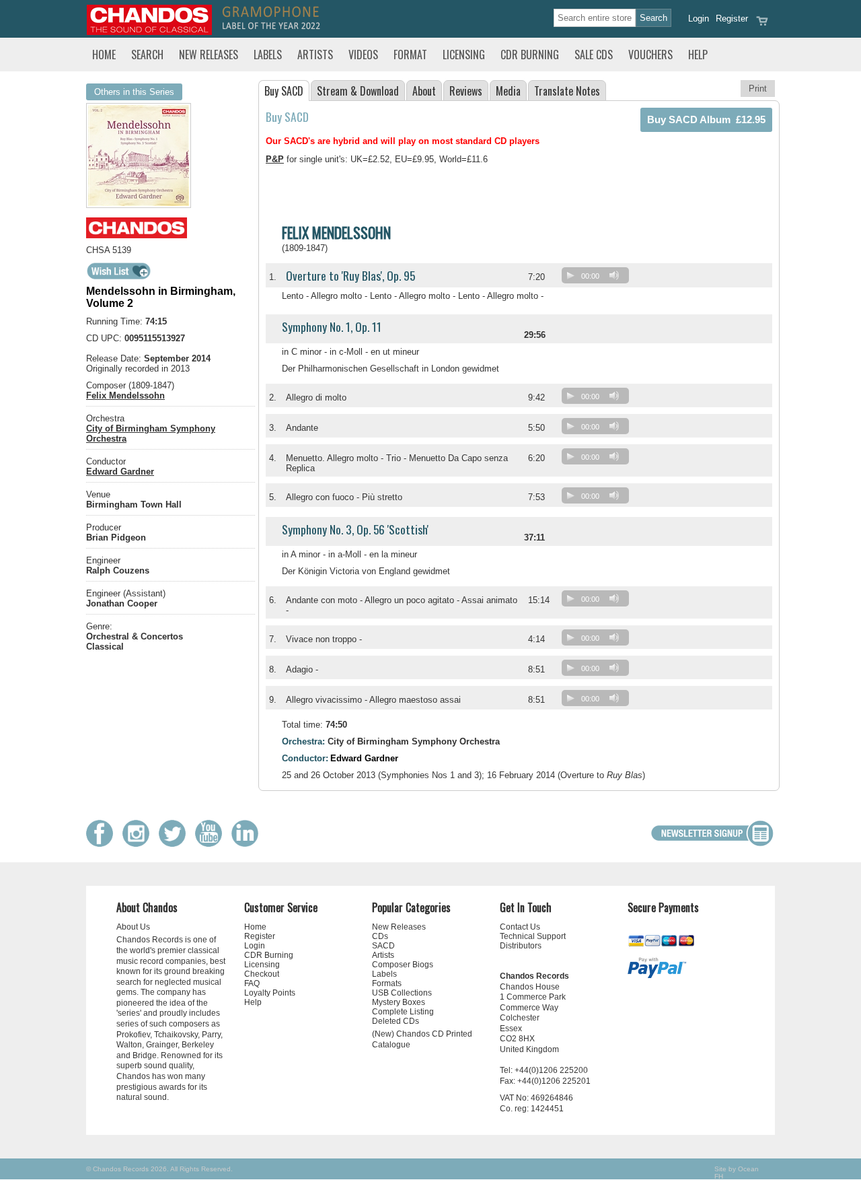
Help (698, 54)
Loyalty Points (269, 993)
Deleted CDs (395, 1021)
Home (104, 54)
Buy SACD (283, 91)
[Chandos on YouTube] (212, 844)
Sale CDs (593, 54)
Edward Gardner (120, 471)
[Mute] (614, 275)
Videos (363, 54)
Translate (567, 91)
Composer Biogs (402, 964)
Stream (358, 91)
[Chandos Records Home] (149, 32)
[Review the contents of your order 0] (762, 25)
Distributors (520, 945)
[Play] (570, 275)
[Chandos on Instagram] (139, 844)
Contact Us (520, 927)
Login (698, 18)
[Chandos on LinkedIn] (248, 844)
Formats (387, 983)
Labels (268, 54)
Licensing (464, 54)
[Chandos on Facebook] (103, 844)
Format (410, 54)
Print (758, 88)
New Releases (208, 54)
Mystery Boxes (398, 1002)
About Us (133, 927)
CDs (380, 936)
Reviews (465, 91)
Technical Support (533, 936)
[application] (599, 278)
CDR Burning (529, 54)
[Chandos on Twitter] (175, 844)
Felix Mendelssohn (125, 395)
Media (508, 91)
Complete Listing (403, 1011)
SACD (383, 945)
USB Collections (402, 993)
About (424, 91)
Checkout (261, 974)
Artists (315, 54)
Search (147, 54)
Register (732, 18)
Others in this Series (134, 92)
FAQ (252, 983)
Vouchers (650, 54)
